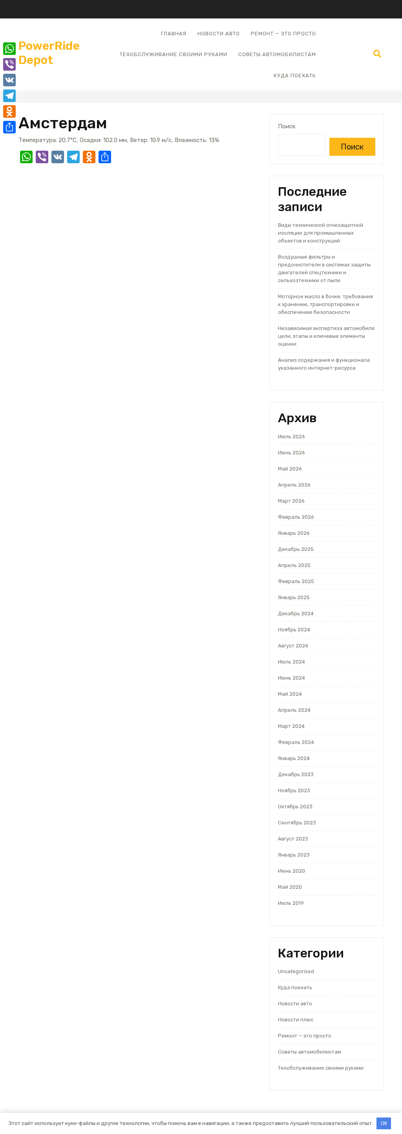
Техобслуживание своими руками (173, 54)
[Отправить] (9, 127)
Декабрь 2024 (296, 613)
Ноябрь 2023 (294, 790)
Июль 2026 (291, 436)
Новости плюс (295, 1020)
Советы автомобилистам (277, 54)
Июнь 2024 (291, 678)
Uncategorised (296, 971)
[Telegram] (9, 96)
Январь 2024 (294, 758)
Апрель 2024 (294, 710)
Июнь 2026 (291, 453)
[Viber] (9, 64)
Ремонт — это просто (283, 33)
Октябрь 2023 (295, 806)
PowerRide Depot (49, 53)
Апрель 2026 (294, 485)
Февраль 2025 (296, 581)
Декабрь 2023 (296, 774)
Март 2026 (291, 501)
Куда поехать (295, 75)
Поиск (287, 126)
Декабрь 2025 (296, 549)
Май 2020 (290, 887)
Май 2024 (290, 694)
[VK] (9, 80)
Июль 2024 (291, 662)
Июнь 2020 (291, 871)
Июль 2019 (291, 903)
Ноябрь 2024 (294, 630)
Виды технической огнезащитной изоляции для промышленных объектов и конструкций (320, 233)
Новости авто (218, 33)
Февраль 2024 (296, 742)
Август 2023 (293, 839)
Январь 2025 (294, 597)
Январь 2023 (294, 855)
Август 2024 (293, 646)
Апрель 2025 (294, 565)
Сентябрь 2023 (297, 823)
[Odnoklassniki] (9, 111)
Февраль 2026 (296, 517)
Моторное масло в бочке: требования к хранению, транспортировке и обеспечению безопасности (325, 304)
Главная (173, 33)
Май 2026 (290, 469)
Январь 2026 (294, 533)
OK (384, 1123)
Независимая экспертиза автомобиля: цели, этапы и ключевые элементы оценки (326, 336)
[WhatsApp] (9, 49)
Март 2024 (291, 726)
